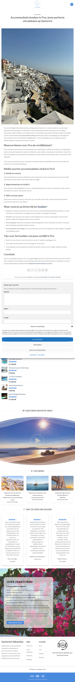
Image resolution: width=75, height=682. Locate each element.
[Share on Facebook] (32, 270)
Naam (6, 309)
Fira (49, 277)
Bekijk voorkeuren (37, 350)
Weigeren (37, 345)
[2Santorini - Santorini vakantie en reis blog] (37, 4)
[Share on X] (35, 270)
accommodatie (43, 277)
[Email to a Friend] (39, 270)
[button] (72, 326)
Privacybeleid (41, 354)
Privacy (31, 669)
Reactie (7, 292)
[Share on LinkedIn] (46, 270)
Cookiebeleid (33, 354)
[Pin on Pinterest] (42, 270)
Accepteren (38, 339)
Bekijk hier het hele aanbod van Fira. (40, 263)
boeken (42, 206)
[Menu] (71, 4)
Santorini (37, 14)
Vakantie (58, 277)
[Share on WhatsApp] (28, 270)
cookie (39, 669)
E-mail (6, 317)
